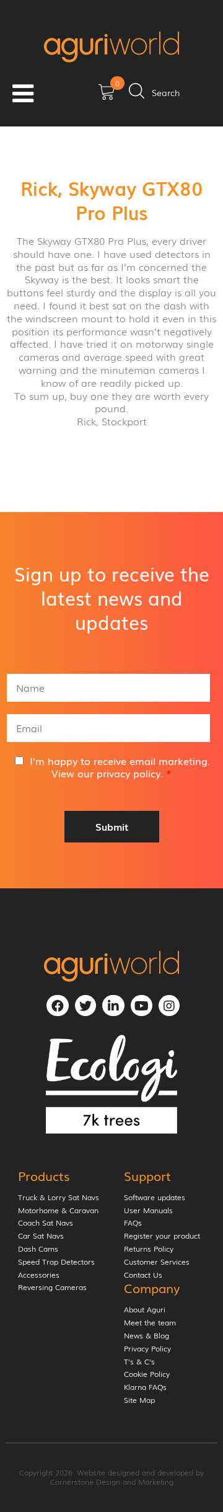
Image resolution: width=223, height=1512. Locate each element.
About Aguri (144, 1310)
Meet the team (150, 1323)
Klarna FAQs (145, 1387)
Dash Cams (38, 1249)
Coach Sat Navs (45, 1223)
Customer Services (157, 1262)
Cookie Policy (147, 1374)
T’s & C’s (139, 1362)
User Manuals (148, 1211)
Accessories (38, 1275)
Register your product (162, 1236)
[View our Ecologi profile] (111, 1084)
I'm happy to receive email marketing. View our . (120, 767)
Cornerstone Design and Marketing (111, 1481)
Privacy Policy (147, 1349)
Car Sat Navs (41, 1236)
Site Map (139, 1400)
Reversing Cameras (52, 1288)
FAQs (133, 1223)
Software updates (154, 1198)
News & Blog (146, 1336)
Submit (111, 826)
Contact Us (143, 1275)
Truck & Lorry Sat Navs (58, 1198)
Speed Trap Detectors (56, 1262)
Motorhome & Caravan (58, 1211)
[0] (106, 96)
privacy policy (128, 773)
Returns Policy (148, 1249)
